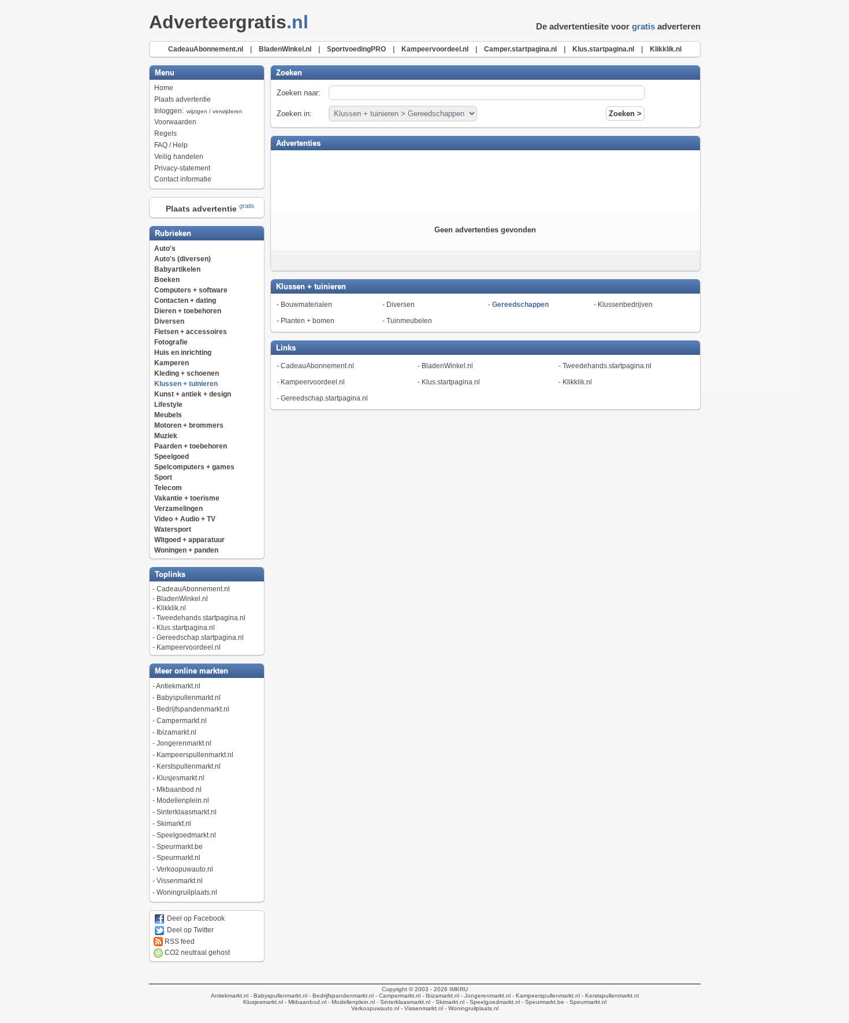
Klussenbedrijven (625, 305)
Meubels (168, 415)
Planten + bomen (307, 321)
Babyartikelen (177, 269)
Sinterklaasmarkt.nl (187, 812)
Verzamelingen (178, 509)
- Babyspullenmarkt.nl (277, 995)
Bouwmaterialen (306, 305)
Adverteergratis (228, 22)
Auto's (165, 248)
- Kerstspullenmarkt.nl (609, 995)
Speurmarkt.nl (178, 858)
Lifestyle (168, 405)
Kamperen (171, 363)
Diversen (169, 321)
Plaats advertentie (182, 99)
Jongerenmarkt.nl (184, 743)
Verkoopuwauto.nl (185, 869)
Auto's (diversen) (182, 259)
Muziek (165, 436)
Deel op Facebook (195, 918)
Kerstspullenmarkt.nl (189, 766)
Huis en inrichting (182, 353)
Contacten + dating (185, 300)
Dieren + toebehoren (187, 311)
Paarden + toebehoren (190, 446)
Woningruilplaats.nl (187, 892)
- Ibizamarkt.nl (439, 995)
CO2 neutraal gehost (196, 952)
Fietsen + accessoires (190, 332)
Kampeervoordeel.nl (189, 647)
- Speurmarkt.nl (585, 1002)
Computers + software (191, 290)
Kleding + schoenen (186, 373)
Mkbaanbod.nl (179, 789)
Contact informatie (182, 179)
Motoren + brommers (189, 425)
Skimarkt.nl (174, 824)
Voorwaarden (175, 122)
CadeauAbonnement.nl (193, 589)
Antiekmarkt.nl (178, 686)
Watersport (172, 529)
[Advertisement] (485, 179)
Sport (163, 477)
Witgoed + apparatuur (189, 540)
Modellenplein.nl (183, 800)
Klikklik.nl (171, 608)
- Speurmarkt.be (542, 1002)
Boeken (167, 280)
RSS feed (179, 941)
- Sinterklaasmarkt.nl (402, 1002)
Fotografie (171, 342)
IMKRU (458, 989)
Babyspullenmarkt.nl (189, 698)
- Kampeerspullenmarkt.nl (545, 995)
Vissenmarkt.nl (180, 881)
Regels (165, 133)
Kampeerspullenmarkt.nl (195, 755)
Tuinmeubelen (409, 321)
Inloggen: (198, 111)
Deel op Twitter (189, 930)
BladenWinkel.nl (182, 599)
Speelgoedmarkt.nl (186, 835)
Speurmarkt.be (180, 847)
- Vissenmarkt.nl (421, 1008)
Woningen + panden (186, 550)
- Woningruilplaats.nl (470, 1008)
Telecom (168, 488)
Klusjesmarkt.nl (180, 778)
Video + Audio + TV (184, 519)
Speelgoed (171, 457)
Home (163, 88)
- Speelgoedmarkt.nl (492, 1002)
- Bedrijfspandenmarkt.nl (340, 995)
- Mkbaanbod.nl (304, 1002)
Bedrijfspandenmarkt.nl (193, 709)
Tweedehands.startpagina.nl (201, 618)
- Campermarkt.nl (397, 995)
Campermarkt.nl (182, 721)
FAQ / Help (171, 145)
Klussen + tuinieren (186, 384)
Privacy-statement (182, 168)
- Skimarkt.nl (447, 1002)
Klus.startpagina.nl (186, 628)
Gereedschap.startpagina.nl (200, 637)
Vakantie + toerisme (186, 498)
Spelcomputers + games (194, 467)
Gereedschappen (520, 305)
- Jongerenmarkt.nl (485, 995)
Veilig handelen (178, 157)
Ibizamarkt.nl (176, 732)
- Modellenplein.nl (350, 1002)
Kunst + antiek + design (192, 394)
